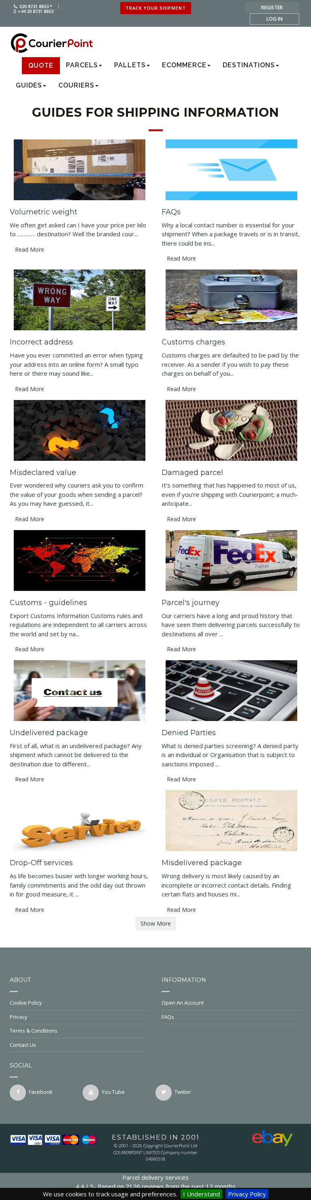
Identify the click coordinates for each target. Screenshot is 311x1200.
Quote (40, 65)
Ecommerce (184, 65)
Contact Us (23, 1044)
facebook (41, 1091)
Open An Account (183, 1002)
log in (274, 18)
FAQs (168, 1016)
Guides (29, 85)
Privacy (19, 1016)
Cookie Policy (26, 1002)
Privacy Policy (247, 1194)
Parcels (82, 65)
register (272, 7)
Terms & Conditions (34, 1030)
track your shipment (156, 8)
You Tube (113, 1091)
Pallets (130, 65)
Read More (29, 249)
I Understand (201, 1194)
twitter (183, 1091)
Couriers (76, 85)
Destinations (249, 65)
